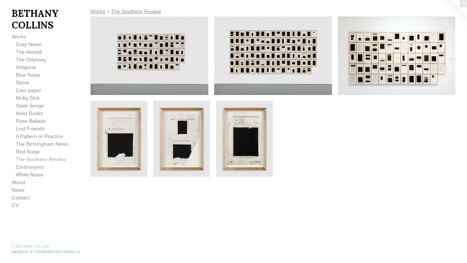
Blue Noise (28, 75)
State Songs (30, 105)
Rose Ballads (31, 121)
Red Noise (28, 152)
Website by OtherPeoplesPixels (46, 252)
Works (19, 36)
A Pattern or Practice (39, 136)
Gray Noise (29, 44)
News (18, 190)
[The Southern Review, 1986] (149, 55)
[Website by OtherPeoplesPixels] (452, 14)
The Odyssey (31, 59)
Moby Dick (28, 98)
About (18, 182)
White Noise (29, 175)
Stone (22, 82)
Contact (21, 198)
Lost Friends (30, 129)
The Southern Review (41, 159)
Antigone (26, 67)
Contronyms (30, 167)
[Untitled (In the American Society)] (244, 139)
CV (15, 205)
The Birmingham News (42, 144)
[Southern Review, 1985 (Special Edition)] (396, 55)
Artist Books (29, 113)
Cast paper (28, 90)
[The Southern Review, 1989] (273, 55)
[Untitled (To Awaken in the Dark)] (181, 139)
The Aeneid (29, 52)
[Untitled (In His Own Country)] (118, 139)
